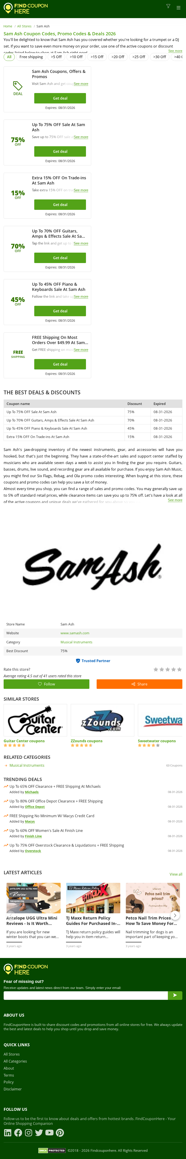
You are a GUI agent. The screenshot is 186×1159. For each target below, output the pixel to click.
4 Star (173, 669)
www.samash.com (75, 633)
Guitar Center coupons (24, 740)
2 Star (161, 669)
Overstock (33, 851)
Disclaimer (13, 1089)
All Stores (24, 26)
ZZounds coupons (87, 740)
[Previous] (10, 915)
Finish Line (33, 836)
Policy (9, 1082)
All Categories (15, 1061)
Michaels (32, 792)
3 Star (167, 669)
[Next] (175, 915)
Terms (9, 1075)
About (9, 1068)
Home (7, 26)
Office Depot (35, 807)
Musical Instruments (76, 642)
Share (142, 684)
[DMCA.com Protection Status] (52, 1150)
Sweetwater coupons (157, 740)
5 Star (179, 669)
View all (176, 874)
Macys (30, 821)
